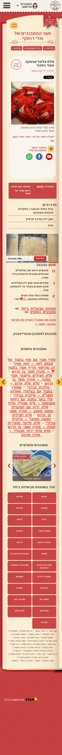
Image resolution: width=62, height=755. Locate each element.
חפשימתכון (14, 25)
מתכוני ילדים (44, 576)
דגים (44, 519)
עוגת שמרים (51, 640)
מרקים (44, 622)
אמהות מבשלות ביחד (38, 308)
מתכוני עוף (19, 599)
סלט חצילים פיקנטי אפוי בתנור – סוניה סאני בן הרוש (32, 379)
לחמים (19, 530)
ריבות (19, 542)
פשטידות (44, 599)
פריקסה (14, 644)
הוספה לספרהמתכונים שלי (38, 149)
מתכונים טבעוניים (19, 553)
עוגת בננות (48, 647)
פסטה (44, 553)
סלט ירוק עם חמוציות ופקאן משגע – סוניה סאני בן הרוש (31, 410)
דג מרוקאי (52, 654)
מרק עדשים (28, 654)
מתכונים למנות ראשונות (44, 566)
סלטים (40, 186)
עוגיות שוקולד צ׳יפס (43, 650)
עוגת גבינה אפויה (40, 657)
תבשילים (44, 610)
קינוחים (44, 587)
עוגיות (19, 496)
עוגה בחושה (19, 637)
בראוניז (17, 650)
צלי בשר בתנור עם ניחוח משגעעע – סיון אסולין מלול (31, 401)
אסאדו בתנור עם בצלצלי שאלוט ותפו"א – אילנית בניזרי (31, 391)
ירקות (19, 519)
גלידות (19, 507)
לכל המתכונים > (32, 48)
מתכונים (13, 630)
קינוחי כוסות (44, 542)
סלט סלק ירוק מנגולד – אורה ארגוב (29, 432)
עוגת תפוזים (33, 637)
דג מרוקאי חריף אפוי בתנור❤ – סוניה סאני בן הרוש (31, 369)
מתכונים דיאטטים (20, 565)
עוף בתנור (40, 654)
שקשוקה (52, 644)
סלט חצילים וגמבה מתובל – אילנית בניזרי (33, 418)
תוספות (19, 576)
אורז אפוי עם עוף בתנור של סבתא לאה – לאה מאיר (31, 361)
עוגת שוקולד (34, 634)
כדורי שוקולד (48, 634)
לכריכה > (49, 48)
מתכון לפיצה (47, 637)
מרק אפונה (26, 644)
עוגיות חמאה (20, 647)
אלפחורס (27, 650)
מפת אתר (53, 630)
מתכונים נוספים (43, 311)
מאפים (44, 507)
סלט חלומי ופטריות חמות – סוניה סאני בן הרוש (31, 424)
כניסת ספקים (26, 630)
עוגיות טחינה (34, 647)
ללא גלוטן (19, 610)
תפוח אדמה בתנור (17, 640)
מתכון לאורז (44, 530)
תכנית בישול (26, 660)
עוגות (44, 496)
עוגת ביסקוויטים (36, 640)
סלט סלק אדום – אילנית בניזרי (30, 385)
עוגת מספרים (39, 644)
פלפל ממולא (15, 654)
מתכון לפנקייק (19, 634)
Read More (40, 258)
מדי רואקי (36, 70)
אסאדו (14, 660)
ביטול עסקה (40, 630)
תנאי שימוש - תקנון (44, 660)
